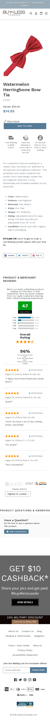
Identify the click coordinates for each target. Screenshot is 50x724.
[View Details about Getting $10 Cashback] (25, 605)
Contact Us (28, 631)
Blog (39, 631)
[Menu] (46, 13)
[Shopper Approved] (25, 706)
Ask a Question (18, 531)
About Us (13, 631)
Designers (39, 636)
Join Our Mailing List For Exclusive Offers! (25, 663)
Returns (37, 645)
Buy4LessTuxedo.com (27, 715)
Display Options (19, 489)
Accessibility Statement (25, 655)
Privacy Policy (25, 650)
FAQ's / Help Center (19, 645)
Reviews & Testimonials (18, 636)
